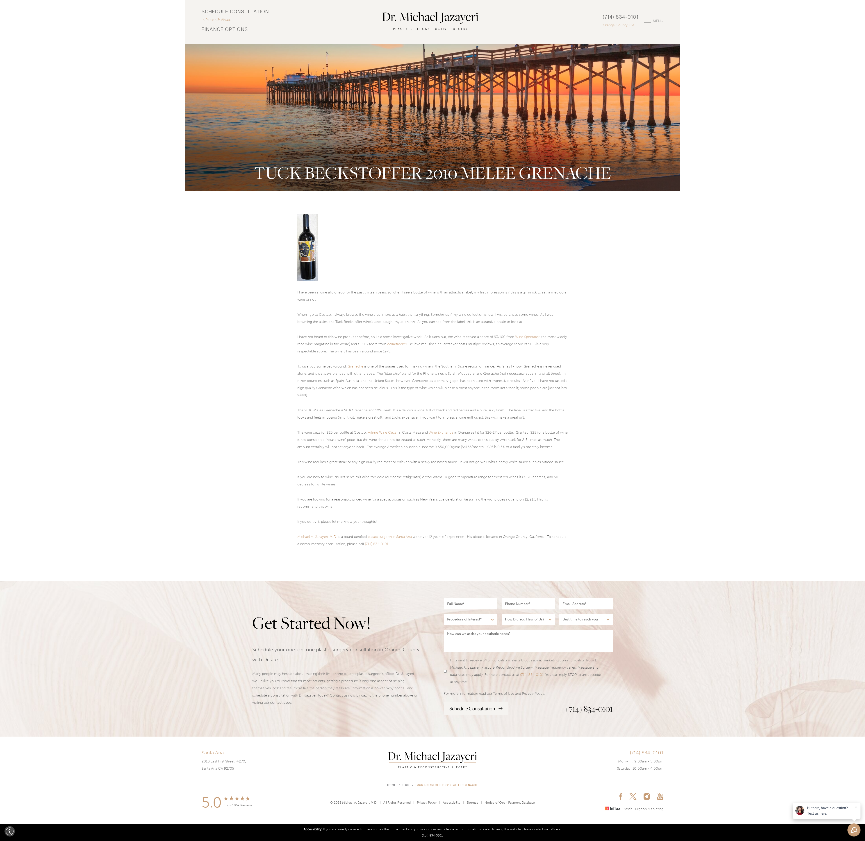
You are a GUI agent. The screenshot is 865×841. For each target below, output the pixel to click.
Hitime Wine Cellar (383, 432)
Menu (658, 21)
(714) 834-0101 (621, 17)
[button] (10, 831)
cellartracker (397, 344)
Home (391, 785)
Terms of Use (503, 693)
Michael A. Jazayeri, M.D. (317, 536)
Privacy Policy (427, 803)
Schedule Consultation (235, 12)
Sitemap (472, 803)
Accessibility (451, 803)
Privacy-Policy (533, 693)
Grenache (355, 366)
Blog (406, 785)
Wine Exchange (441, 432)
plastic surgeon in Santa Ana (390, 536)
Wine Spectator (527, 337)
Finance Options (225, 29)
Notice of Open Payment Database (510, 803)
